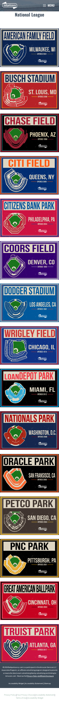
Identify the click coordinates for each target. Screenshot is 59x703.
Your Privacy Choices (25, 695)
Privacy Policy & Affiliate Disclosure (40, 676)
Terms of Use (21, 698)
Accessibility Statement (34, 683)
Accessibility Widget (16, 683)
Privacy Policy (10, 695)
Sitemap (47, 683)
